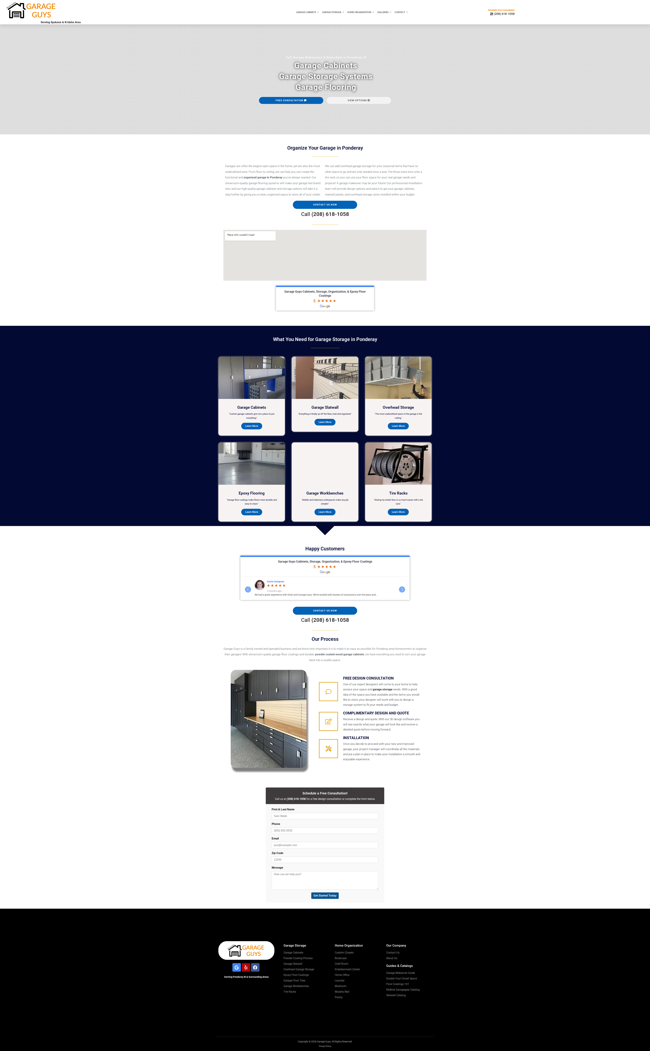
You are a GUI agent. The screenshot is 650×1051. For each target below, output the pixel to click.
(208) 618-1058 (330, 214)
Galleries (382, 12)
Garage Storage (331, 12)
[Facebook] (255, 967)
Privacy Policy (325, 1046)
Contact (400, 12)
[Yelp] (246, 967)
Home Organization (359, 12)
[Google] (236, 967)
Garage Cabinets (306, 12)
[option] (325, 588)
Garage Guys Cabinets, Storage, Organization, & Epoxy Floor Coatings (325, 561)
